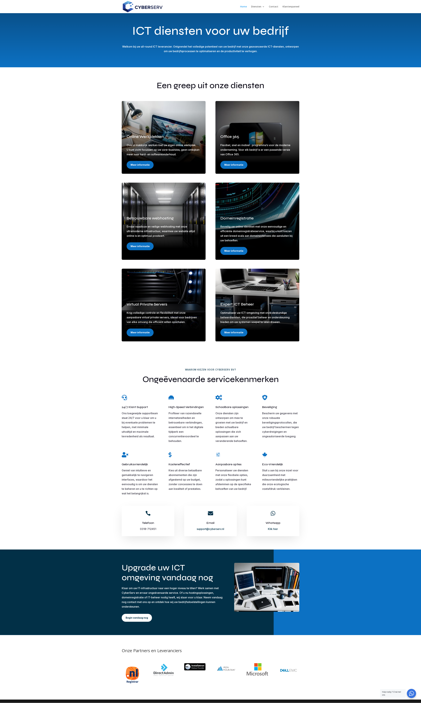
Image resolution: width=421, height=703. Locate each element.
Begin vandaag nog (137, 617)
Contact (273, 6)
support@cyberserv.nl (210, 529)
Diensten (256, 6)
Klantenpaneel (291, 6)
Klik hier (273, 529)
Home (243, 6)
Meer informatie (140, 164)
